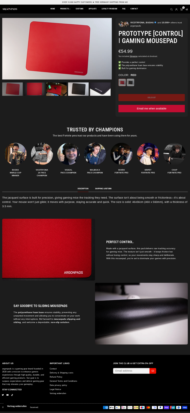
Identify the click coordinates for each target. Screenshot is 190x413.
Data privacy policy (58, 385)
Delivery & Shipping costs (61, 373)
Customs (79, 9)
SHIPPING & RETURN (103, 188)
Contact (134, 9)
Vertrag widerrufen (58, 393)
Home (52, 9)
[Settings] (186, 9)
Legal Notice (55, 389)
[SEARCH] (171, 9)
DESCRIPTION (83, 188)
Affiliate (92, 9)
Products (64, 9)
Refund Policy (56, 377)
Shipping (134, 56)
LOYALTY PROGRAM (109, 9)
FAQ (123, 9)
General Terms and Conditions (63, 381)
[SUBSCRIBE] (152, 371)
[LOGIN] (176, 9)
